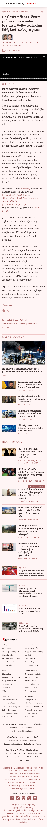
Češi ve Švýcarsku (9, 710)
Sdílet (18, 50)
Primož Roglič (30, 662)
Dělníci (22, 324)
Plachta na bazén (32, 737)
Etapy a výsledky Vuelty (34, 651)
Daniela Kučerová (33, 481)
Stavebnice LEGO (10, 753)
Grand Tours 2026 (31, 665)
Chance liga (6, 674)
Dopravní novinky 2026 (34, 706)
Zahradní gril (29, 744)
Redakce (23, 770)
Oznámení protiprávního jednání (23, 776)
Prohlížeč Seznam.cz (14, 779)
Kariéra (29, 768)
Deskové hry (11, 757)
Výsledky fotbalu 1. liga (11, 677)
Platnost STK (30, 717)
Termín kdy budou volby (11, 658)
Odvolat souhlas (29, 785)
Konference (32, 324)
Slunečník (23, 740)
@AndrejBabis (9, 201)
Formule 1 (6, 687)
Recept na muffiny (32, 677)
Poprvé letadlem (8, 703)
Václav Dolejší (32, 42)
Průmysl (23, 320)
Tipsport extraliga (9, 681)
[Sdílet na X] (8, 310)
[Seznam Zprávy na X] (18, 798)
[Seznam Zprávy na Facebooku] (12, 798)
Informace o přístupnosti (30, 773)
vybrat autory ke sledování (11, 46)
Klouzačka (33, 740)
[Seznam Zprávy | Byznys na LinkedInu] (35, 798)
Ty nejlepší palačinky (33, 674)
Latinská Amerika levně (11, 713)
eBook (8, 50)
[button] (44, 57)
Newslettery (14, 785)
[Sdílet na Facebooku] (3, 310)
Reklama (32, 770)
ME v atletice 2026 (9, 684)
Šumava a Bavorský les (11, 706)
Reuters (33, 501)
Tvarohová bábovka (32, 684)
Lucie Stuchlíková (12, 42)
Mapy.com (23, 724)
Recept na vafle (31, 687)
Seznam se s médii (15, 782)
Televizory (22, 757)
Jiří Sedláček (31, 519)
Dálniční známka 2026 (33, 703)
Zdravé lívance (30, 681)
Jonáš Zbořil (30, 558)
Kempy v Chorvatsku (10, 700)
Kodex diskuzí (31, 782)
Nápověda (38, 768)
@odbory (25, 189)
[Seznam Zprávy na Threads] (29, 798)
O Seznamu (19, 768)
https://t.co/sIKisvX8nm (14, 195)
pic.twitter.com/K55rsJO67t (16, 204)
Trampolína (13, 740)
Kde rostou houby (16, 727)
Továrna (5, 327)
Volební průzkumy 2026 (11, 651)
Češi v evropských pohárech (23, 731)
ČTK (25, 501)
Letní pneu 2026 (31, 700)
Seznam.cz (31, 4)
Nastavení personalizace (23, 788)
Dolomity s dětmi (8, 717)
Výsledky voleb (8, 655)
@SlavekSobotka (11, 198)
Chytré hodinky (33, 757)
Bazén (21, 737)
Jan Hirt (28, 655)
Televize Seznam (32, 779)
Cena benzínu (30, 727)
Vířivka (38, 744)
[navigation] (3, 4)
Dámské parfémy (25, 753)
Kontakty (13, 770)
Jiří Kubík (28, 461)
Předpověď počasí (35, 724)
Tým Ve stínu (33, 463)
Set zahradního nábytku (13, 744)
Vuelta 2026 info (31, 648)
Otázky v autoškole (32, 713)
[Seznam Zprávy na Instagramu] (23, 798)
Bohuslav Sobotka (9, 324)
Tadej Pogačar (30, 658)
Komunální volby (8, 665)
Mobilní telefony (32, 750)
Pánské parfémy (22, 760)
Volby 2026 (6, 648)
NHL (4, 691)
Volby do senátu (8, 662)
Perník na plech (31, 691)
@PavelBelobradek (30, 198)
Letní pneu (37, 753)
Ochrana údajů (10, 773)
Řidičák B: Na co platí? (33, 710)
